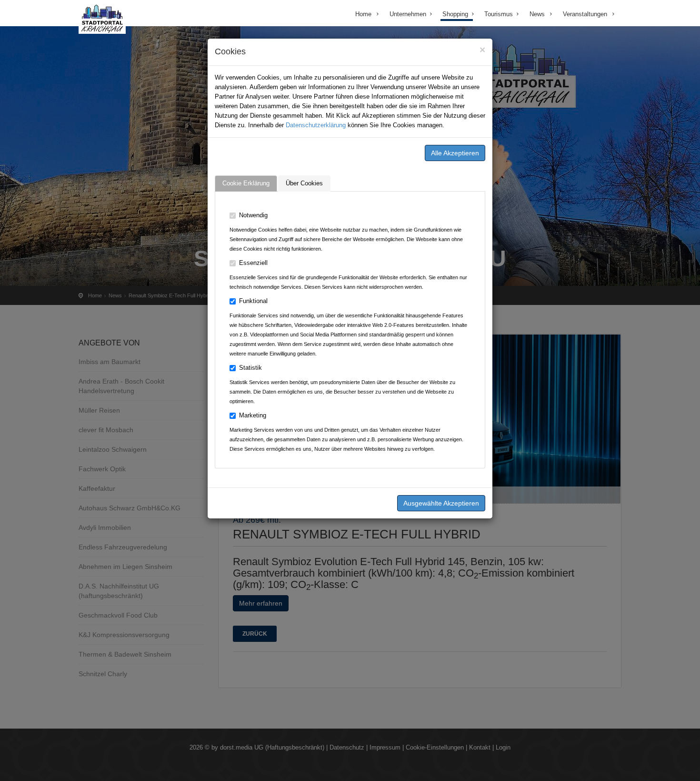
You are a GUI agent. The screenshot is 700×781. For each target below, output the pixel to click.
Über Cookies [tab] (304, 183)
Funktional (253, 300)
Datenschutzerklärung (316, 125)
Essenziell (253, 262)
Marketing (252, 415)
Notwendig (253, 215)
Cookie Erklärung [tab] (246, 183)
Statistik (250, 367)
